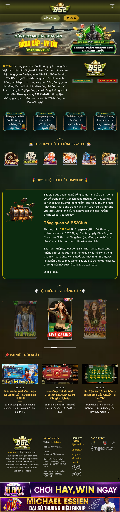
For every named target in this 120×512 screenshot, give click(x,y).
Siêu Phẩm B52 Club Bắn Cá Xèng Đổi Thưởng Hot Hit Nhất (20, 395)
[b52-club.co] (60, 8)
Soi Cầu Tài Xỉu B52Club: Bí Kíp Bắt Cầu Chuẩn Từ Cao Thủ (100, 395)
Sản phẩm (76, 458)
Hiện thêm (53, 272)
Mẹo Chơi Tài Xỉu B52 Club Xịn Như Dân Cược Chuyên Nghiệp (60, 395)
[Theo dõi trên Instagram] (79, 467)
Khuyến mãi (77, 454)
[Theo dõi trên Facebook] (74, 467)
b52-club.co (56, 442)
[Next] (112, 161)
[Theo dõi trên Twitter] (74, 474)
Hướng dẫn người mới (77, 450)
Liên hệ (75, 462)
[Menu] (7, 6)
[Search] (112, 6)
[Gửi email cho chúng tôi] (79, 474)
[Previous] (8, 161)
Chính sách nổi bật (78, 445)
